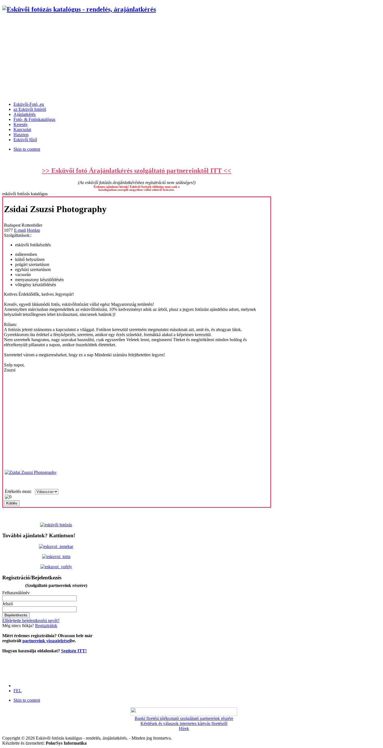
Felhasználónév (16, 592)
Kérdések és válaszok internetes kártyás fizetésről (183, 723)
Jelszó (7, 603)
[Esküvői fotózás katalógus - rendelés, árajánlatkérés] (79, 9)
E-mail (20, 230)
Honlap (33, 230)
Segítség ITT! (74, 650)
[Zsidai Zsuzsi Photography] (31, 472)
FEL (17, 690)
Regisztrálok (46, 625)
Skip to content (26, 149)
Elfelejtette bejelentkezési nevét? (30, 620)
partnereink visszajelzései (46, 640)
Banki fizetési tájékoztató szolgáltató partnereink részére (184, 718)
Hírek (184, 728)
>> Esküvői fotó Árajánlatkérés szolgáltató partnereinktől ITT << (136, 170)
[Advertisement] (191, 58)
